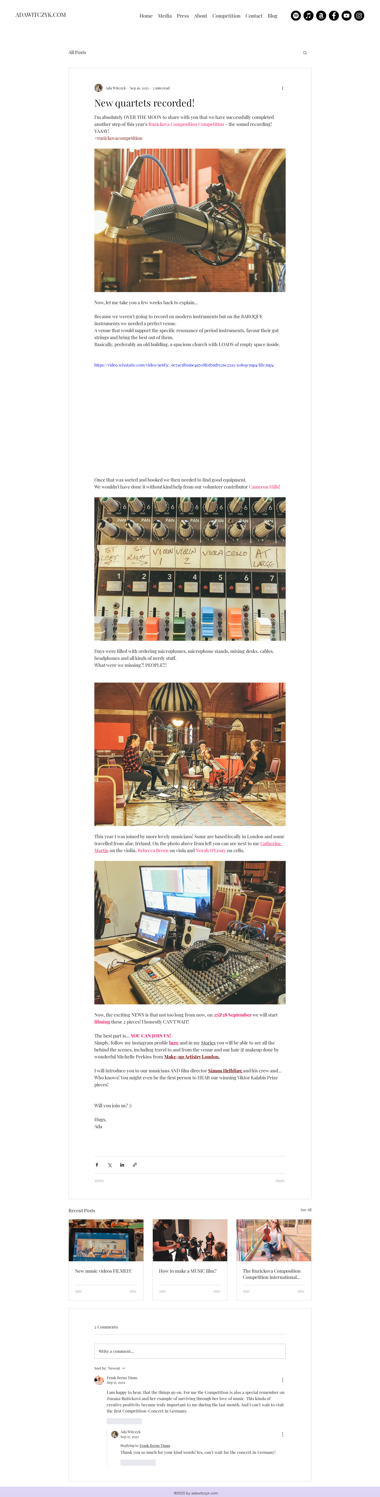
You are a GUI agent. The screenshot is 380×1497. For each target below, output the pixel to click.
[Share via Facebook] (96, 1164)
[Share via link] (134, 1164)
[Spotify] (296, 16)
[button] (304, 52)
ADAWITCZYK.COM (41, 14)
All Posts (77, 52)
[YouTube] (346, 16)
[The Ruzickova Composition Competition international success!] (274, 1240)
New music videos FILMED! (103, 1271)
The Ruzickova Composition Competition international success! (272, 1274)
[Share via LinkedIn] (122, 1164)
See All (306, 1209)
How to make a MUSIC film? (187, 1271)
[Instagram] (359, 16)
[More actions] (282, 88)
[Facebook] (334, 16)
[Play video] (190, 415)
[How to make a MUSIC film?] (190, 1240)
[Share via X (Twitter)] (109, 1164)
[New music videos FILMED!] (106, 1240)
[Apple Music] (308, 16)
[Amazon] (321, 16)
